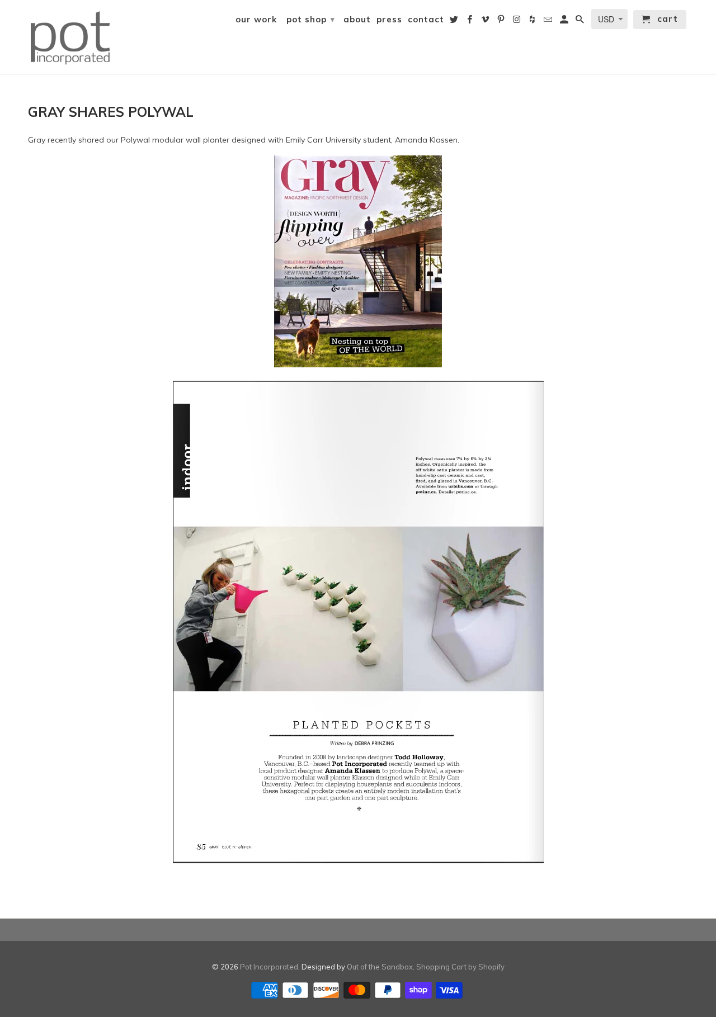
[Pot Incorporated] (70, 36)
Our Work (256, 20)
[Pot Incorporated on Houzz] (533, 22)
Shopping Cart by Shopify (460, 966)
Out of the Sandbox (380, 966)
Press (389, 20)
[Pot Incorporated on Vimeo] (486, 22)
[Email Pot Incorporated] (549, 22)
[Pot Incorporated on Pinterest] (502, 22)
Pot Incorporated (269, 966)
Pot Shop (310, 19)
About (357, 20)
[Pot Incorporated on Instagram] (517, 22)
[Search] (581, 22)
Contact (426, 20)
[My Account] (565, 22)
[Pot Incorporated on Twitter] (455, 22)
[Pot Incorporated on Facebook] (470, 22)
